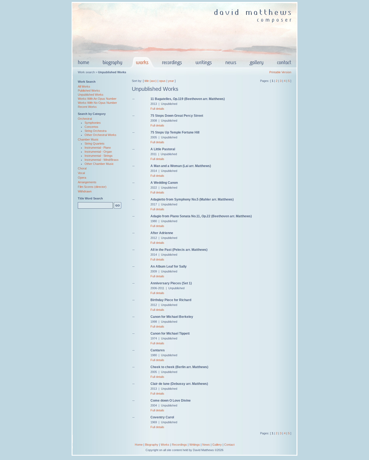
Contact (229, 444)
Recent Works (87, 106)
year (171, 80)
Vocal (81, 173)
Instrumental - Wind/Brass (102, 159)
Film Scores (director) (92, 186)
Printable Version (280, 72)
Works (165, 444)
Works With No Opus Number (97, 102)
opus (162, 80)
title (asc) (151, 80)
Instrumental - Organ (98, 151)
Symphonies (93, 122)
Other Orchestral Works (100, 134)
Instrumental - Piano (98, 147)
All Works (84, 86)
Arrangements (87, 182)
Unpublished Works (90, 94)
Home (139, 444)
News (206, 444)
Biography (151, 444)
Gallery (217, 444)
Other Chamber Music (99, 163)
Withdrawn (85, 191)
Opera (82, 177)
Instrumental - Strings (99, 155)
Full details (157, 108)
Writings (194, 444)
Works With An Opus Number (97, 98)
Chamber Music (88, 139)
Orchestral (85, 118)
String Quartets (95, 143)
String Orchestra (95, 130)
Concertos (91, 126)
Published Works (89, 90)
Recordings (179, 444)
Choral (82, 168)
